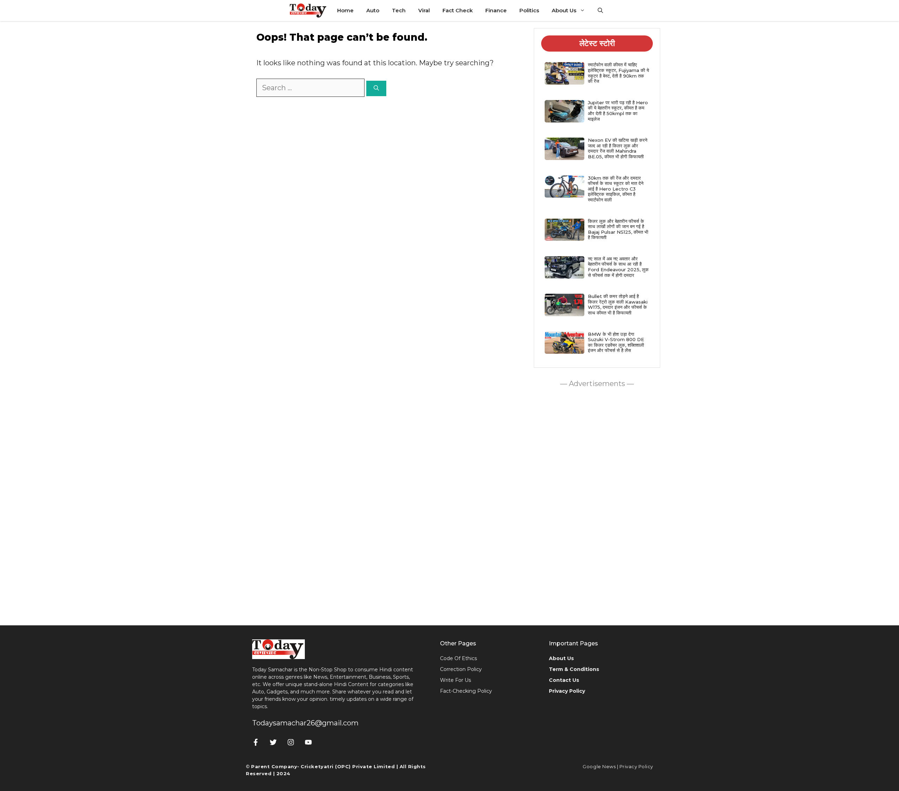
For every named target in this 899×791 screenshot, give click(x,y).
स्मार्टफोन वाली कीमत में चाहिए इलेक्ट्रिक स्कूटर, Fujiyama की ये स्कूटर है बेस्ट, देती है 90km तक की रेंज (618, 73)
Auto (372, 10)
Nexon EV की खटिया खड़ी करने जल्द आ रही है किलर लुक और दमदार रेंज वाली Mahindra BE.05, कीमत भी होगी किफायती (617, 148)
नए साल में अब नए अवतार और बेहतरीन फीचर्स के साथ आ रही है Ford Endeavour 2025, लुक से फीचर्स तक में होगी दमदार (618, 267)
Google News (599, 766)
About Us (564, 10)
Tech (399, 10)
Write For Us (455, 680)
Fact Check (457, 10)
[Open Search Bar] (600, 10)
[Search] (376, 89)
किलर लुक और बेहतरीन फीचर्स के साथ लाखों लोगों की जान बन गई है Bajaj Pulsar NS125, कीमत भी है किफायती (618, 229)
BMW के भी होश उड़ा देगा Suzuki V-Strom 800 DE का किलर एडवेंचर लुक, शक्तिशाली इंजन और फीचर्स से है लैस (616, 342)
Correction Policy (461, 669)
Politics (529, 10)
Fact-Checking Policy (466, 691)
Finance (496, 10)
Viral (424, 10)
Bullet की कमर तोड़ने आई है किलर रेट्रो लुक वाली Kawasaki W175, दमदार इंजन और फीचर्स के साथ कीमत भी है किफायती (618, 304)
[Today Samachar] (308, 10)
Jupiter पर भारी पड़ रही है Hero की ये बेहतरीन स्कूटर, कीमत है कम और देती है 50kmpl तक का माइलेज (618, 111)
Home (345, 10)
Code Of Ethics (458, 658)
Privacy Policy (636, 766)
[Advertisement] (597, 504)
